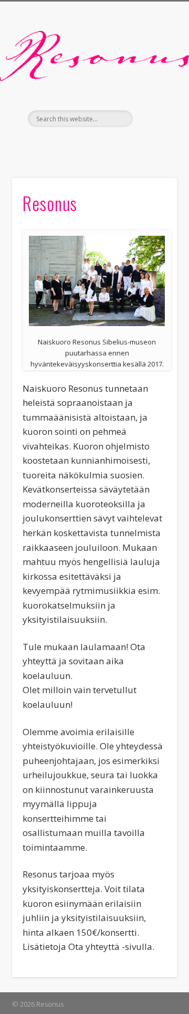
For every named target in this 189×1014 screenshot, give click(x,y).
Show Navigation (152, 94)
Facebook (93, 145)
